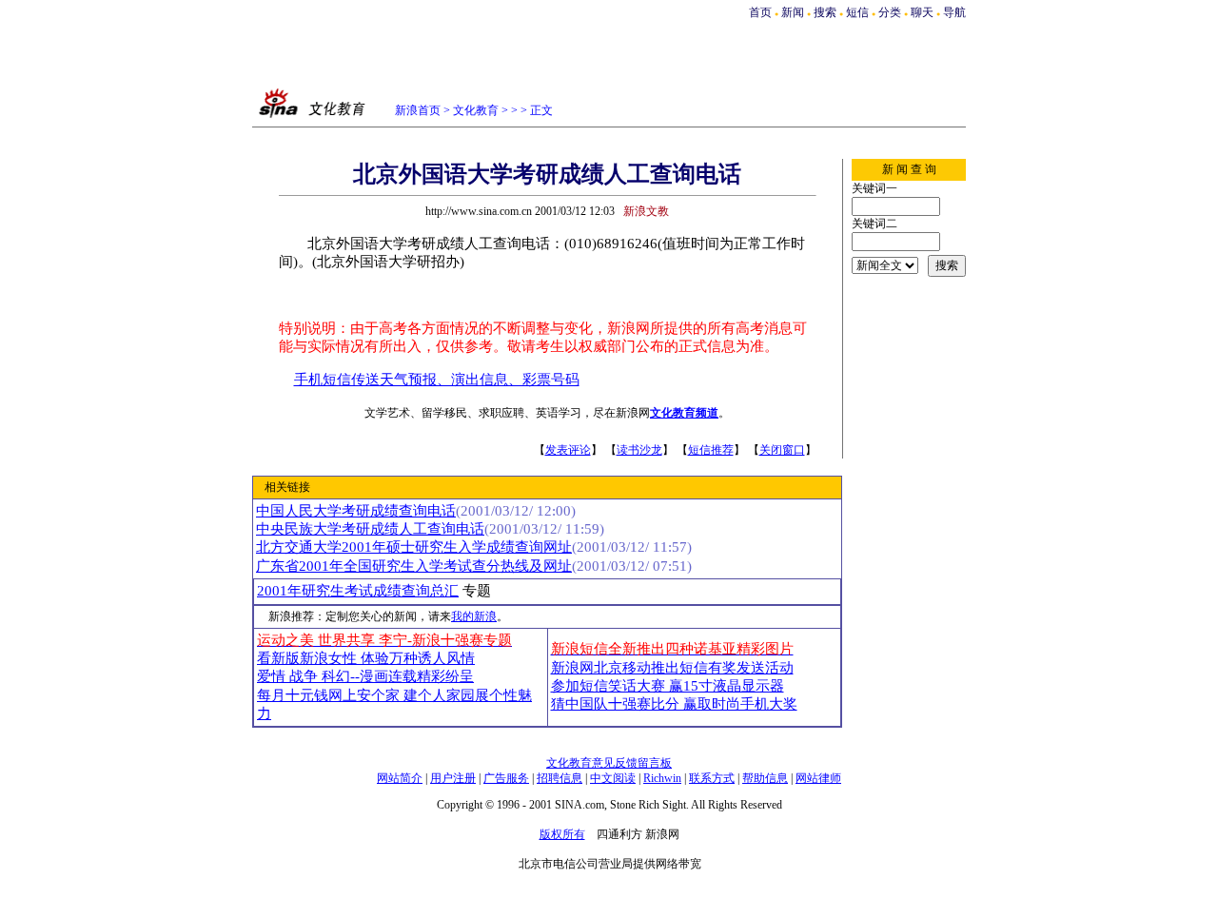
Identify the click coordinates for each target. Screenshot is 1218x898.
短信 (857, 12)
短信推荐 (711, 450)
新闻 (792, 12)
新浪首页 (418, 110)
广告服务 (506, 778)
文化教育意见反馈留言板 (609, 763)
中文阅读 (613, 778)
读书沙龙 (639, 450)
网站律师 (818, 778)
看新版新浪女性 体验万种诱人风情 (366, 658)
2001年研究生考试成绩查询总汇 (358, 590)
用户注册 (453, 778)
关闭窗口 (782, 450)
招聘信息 (559, 778)
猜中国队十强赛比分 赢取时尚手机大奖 (674, 704)
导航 (954, 12)
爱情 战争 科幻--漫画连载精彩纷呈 (365, 676)
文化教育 (476, 110)
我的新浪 (474, 616)
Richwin (662, 778)
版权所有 (562, 834)
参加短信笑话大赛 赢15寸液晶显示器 (667, 685)
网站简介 (399, 778)
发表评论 (568, 450)
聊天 (922, 12)
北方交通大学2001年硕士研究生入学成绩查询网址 (414, 547)
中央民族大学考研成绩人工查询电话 (370, 529)
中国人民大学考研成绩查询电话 (356, 510)
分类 (889, 12)
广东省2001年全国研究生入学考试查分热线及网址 (414, 566)
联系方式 (712, 778)
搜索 (826, 12)
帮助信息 (765, 778)
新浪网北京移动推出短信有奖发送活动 (672, 667)
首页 (760, 12)
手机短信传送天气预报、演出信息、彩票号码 (437, 379)
